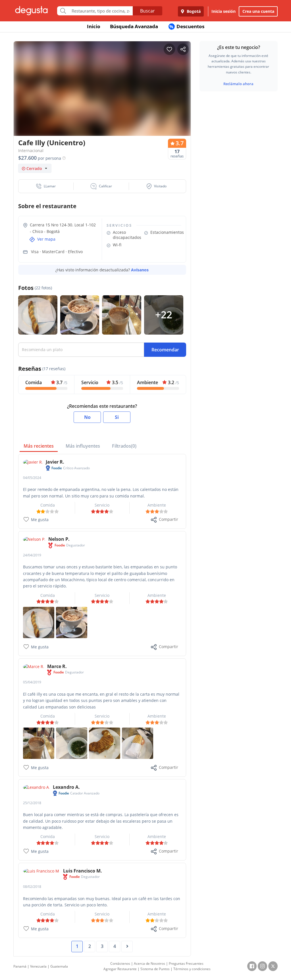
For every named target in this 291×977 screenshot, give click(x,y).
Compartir (168, 519)
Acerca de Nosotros (149, 963)
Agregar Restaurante (120, 968)
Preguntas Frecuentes (186, 963)
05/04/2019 (32, 682)
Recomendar (165, 350)
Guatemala (59, 966)
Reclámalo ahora (238, 83)
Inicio (93, 26)
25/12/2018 (32, 802)
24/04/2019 (32, 555)
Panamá (19, 966)
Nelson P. (59, 539)
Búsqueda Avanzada (134, 26)
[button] (46, 186)
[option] (102, 90)
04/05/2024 (32, 477)
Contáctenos (120, 963)
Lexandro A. (66, 787)
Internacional (30, 150)
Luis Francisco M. (82, 871)
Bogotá (193, 11)
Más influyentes (83, 446)
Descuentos (186, 26)
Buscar (147, 11)
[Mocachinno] (71, 622)
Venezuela (38, 966)
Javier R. (55, 462)
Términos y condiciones (192, 968)
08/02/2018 (32, 886)
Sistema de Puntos (155, 968)
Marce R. (57, 666)
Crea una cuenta (258, 11)
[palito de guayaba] (38, 622)
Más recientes (39, 446)
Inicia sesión (223, 11)
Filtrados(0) (124, 446)
